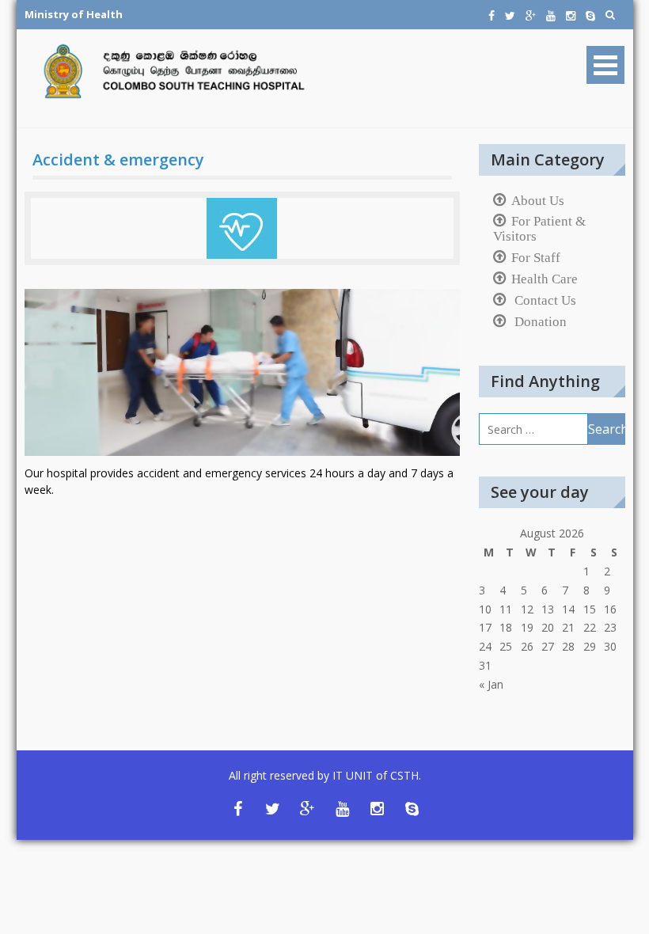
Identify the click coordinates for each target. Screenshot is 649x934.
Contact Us (543, 300)
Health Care (544, 278)
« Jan (491, 684)
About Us (537, 200)
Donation (539, 321)
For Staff (535, 257)
